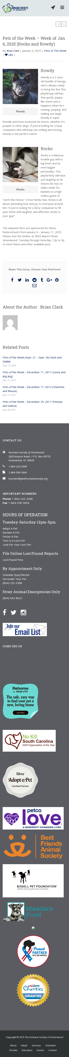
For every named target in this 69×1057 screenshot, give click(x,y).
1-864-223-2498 (17, 466)
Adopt (24, 1045)
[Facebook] (6, 612)
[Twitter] (15, 612)
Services (36, 1045)
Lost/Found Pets (13, 559)
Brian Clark (13, 50)
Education (27, 1050)
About (13, 1045)
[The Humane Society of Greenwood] (15, 8)
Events (40, 1050)
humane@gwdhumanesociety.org (28, 478)
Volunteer (50, 1045)
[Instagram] (25, 612)
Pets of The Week (55, 50)
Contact (52, 1050)
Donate (13, 1050)
